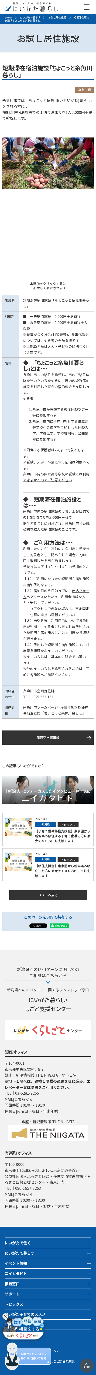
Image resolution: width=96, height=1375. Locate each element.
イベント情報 (16, 1263)
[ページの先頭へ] (87, 1361)
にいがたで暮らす (30, 17)
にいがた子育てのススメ (25, 1314)
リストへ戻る (48, 895)
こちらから (23, 1099)
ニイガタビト (16, 1273)
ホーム (8, 17)
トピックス (14, 1304)
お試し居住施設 (57, 17)
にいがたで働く (18, 1242)
